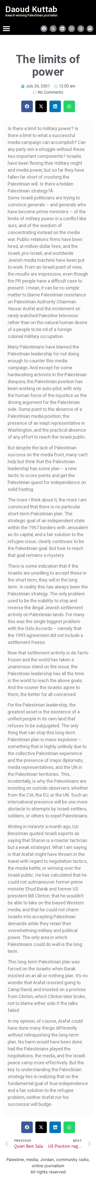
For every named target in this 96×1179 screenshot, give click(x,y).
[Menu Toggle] (6, 28)
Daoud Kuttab (31, 9)
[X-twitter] (53, 28)
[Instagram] (71, 28)
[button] (27, 106)
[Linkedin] (62, 28)
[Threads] (80, 28)
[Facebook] (43, 28)
